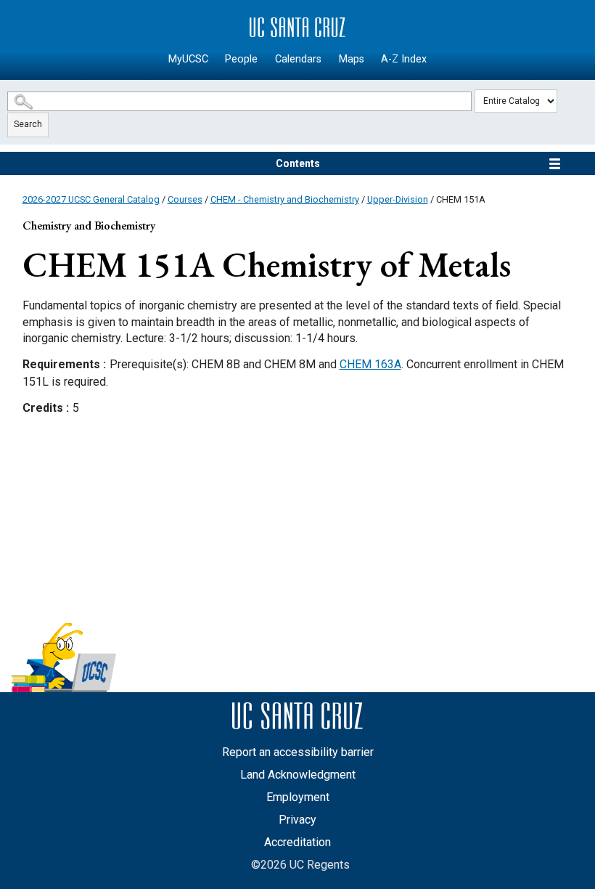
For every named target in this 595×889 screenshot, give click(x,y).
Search (28, 124)
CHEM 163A (370, 364)
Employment (297, 797)
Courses (185, 199)
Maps (351, 59)
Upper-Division (397, 199)
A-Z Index (404, 59)
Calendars (298, 59)
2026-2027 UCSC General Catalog (91, 199)
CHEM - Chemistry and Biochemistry (284, 199)
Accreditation (297, 842)
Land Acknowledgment (298, 775)
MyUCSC (188, 59)
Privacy (297, 820)
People (241, 59)
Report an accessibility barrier (298, 752)
